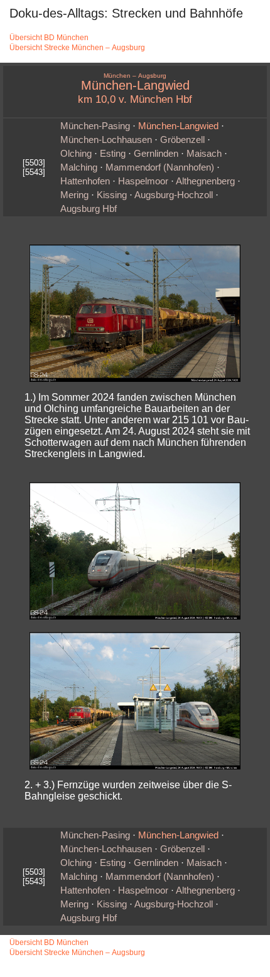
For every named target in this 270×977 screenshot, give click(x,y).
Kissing (112, 195)
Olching (76, 154)
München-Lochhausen (106, 140)
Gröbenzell (182, 140)
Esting (113, 154)
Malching (78, 167)
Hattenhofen (85, 181)
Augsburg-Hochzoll (173, 195)
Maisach (204, 154)
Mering (74, 195)
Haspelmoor (143, 181)
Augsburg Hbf (88, 209)
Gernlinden (156, 154)
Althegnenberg (205, 181)
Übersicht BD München (49, 37)
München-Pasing (95, 126)
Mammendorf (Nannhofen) (159, 167)
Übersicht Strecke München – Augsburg (77, 47)
